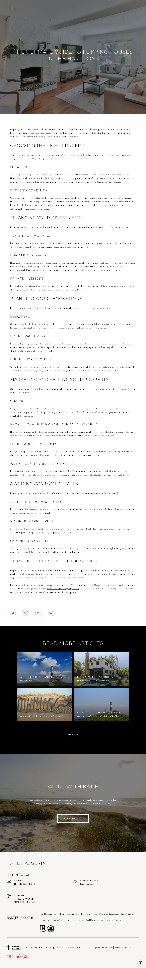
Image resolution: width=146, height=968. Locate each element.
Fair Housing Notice (49, 914)
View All (73, 735)
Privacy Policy (123, 947)
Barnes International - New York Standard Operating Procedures (89, 914)
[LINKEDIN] (18, 956)
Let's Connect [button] (73, 818)
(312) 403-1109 (87, 884)
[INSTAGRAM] (10, 956)
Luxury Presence (70, 947)
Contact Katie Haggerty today (63, 588)
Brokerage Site (128, 914)
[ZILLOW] (25, 956)
